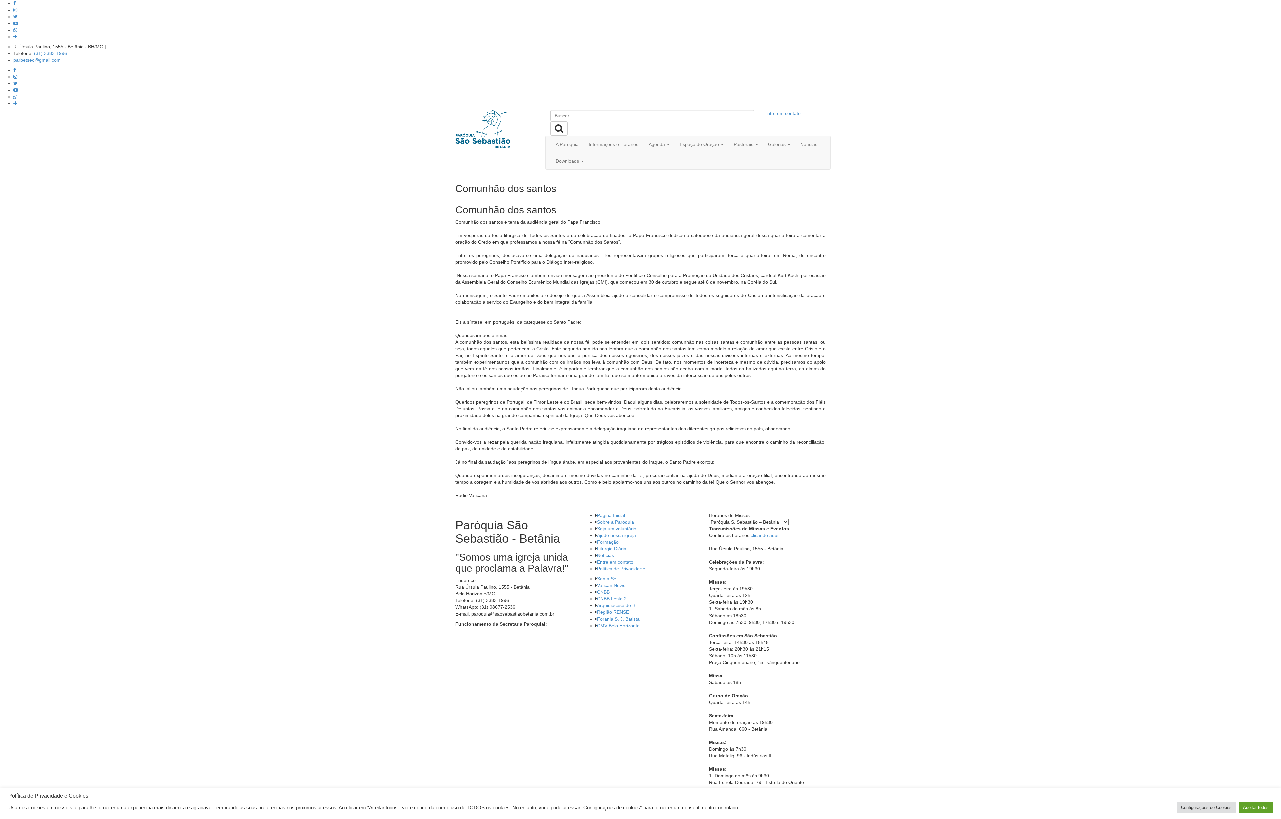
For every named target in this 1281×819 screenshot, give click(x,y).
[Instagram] (15, 10)
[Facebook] (14, 3)
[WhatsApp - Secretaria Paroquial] (15, 30)
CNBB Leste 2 (612, 598)
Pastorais (744, 144)
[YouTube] (15, 23)
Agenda (657, 144)
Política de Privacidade (621, 568)
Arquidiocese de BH (618, 605)
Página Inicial (611, 515)
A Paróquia (567, 144)
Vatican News (611, 585)
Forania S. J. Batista (618, 619)
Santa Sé (606, 578)
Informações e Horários (613, 144)
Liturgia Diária (611, 548)
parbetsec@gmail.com (37, 60)
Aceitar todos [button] (1256, 807)
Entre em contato (782, 113)
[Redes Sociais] (15, 36)
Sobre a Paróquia (615, 522)
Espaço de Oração (700, 144)
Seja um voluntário (616, 528)
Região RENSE (613, 612)
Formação (608, 542)
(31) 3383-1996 (50, 53)
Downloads (568, 161)
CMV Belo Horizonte (618, 625)
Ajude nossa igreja (616, 535)
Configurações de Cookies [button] (1206, 807)
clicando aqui (764, 535)
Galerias (777, 144)
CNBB (603, 592)
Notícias (808, 144)
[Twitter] (15, 16)
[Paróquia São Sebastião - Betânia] (482, 129)
